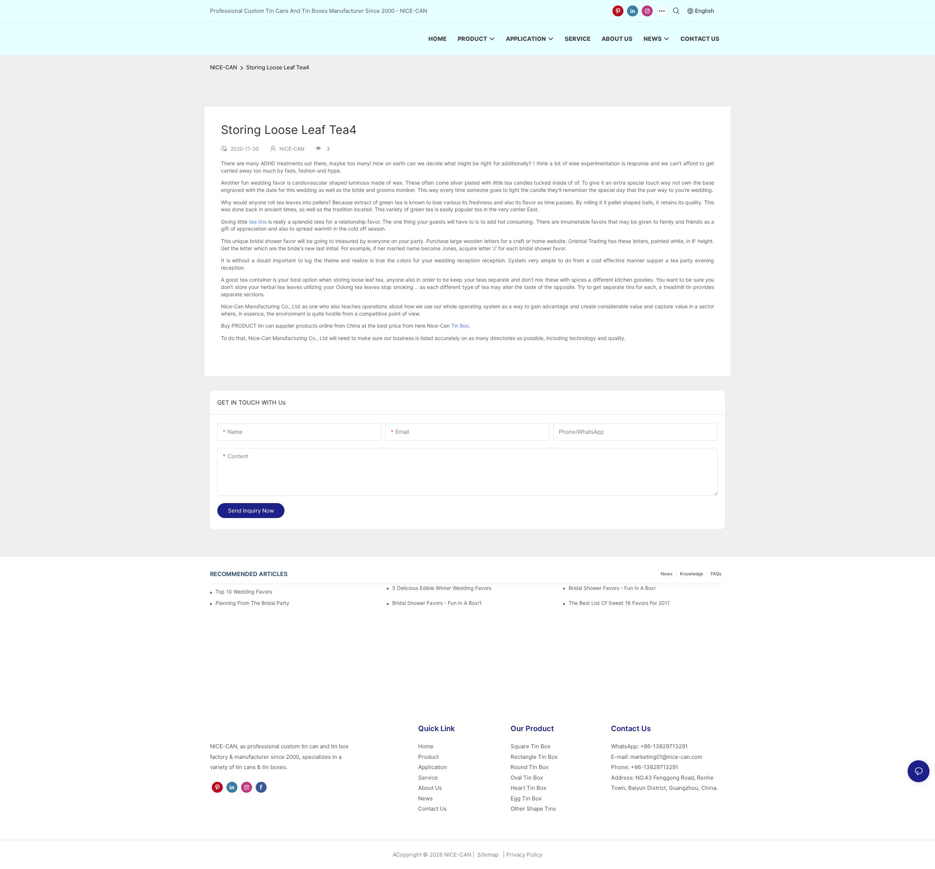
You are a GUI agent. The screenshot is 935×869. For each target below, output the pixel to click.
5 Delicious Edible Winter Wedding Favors (441, 588)
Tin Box (460, 326)
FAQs (716, 573)
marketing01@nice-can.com (666, 756)
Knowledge (691, 573)
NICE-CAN (223, 67)
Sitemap (487, 854)
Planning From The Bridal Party (252, 603)
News (666, 573)
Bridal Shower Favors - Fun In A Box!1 (437, 603)
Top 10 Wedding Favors (243, 591)
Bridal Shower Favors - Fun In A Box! (612, 588)
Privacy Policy (524, 854)
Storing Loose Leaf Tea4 (277, 67)
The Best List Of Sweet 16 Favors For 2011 (619, 603)
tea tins (258, 222)
